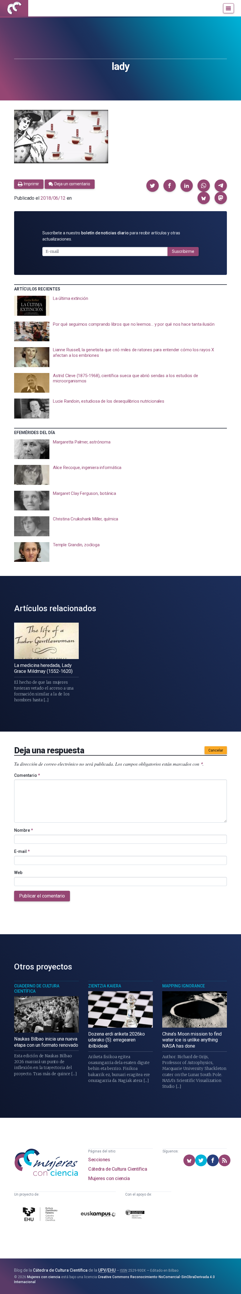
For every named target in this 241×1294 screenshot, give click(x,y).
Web (18, 872)
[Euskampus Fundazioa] (98, 1215)
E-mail (22, 851)
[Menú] (228, 8)
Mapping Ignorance (183, 986)
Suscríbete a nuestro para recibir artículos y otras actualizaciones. (111, 236)
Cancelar (215, 750)
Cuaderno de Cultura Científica (36, 989)
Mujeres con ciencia (109, 1178)
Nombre (23, 830)
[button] (152, 185)
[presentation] (120, 306)
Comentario (27, 775)
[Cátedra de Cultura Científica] (41, 1215)
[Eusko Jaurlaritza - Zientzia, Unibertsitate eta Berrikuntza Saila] (135, 1215)
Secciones (99, 1159)
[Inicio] (14, 8)
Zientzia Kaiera (104, 986)
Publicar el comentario (42, 896)
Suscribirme (183, 251)
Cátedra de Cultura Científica (117, 1169)
